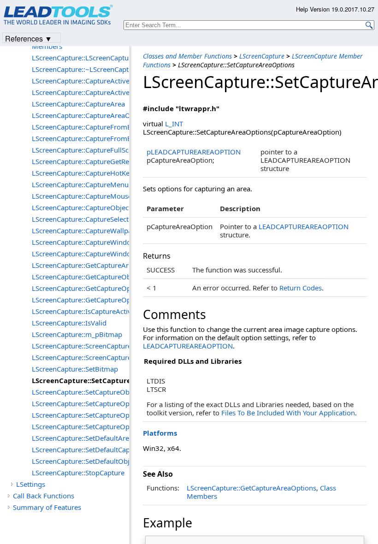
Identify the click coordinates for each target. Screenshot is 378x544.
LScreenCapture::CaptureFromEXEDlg (80, 138)
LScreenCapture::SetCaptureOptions (80, 426)
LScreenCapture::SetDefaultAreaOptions (80, 438)
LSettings (30, 484)
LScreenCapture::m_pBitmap (77, 334)
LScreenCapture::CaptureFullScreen (80, 149)
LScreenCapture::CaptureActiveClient (80, 80)
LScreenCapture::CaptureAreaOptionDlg (80, 115)
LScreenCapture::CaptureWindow (80, 242)
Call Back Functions (43, 495)
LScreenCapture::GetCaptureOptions (80, 299)
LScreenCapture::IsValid (69, 322)
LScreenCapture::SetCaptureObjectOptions (80, 391)
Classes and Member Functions (187, 56)
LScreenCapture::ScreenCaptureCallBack (80, 345)
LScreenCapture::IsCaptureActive (80, 311)
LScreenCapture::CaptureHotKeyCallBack (80, 172)
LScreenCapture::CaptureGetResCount (80, 161)
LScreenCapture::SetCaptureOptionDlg (80, 415)
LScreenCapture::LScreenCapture (80, 57)
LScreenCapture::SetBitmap (75, 368)
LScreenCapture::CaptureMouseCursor (80, 196)
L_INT (174, 123)
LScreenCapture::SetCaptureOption (80, 403)
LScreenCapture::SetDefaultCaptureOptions (80, 449)
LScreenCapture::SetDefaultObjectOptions (80, 461)
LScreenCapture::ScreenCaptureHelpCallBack (80, 357)
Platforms (160, 433)
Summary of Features (47, 507)
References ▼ (28, 38)
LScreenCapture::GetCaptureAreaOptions (251, 487)
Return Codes (300, 287)
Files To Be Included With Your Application (288, 412)
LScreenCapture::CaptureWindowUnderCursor (80, 253)
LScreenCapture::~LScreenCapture (80, 69)
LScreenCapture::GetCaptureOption (80, 288)
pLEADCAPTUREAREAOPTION (194, 151)
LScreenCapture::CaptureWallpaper (80, 230)
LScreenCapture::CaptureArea (78, 103)
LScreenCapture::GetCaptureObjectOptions (80, 276)
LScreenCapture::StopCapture (78, 472)
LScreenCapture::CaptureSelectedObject (80, 219)
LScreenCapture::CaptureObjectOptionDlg (80, 207)
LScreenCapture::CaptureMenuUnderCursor (80, 184)
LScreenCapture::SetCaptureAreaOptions (80, 380)
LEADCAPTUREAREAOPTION (303, 226)
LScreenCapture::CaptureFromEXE (80, 126)
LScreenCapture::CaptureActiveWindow (80, 92)
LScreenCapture (261, 56)
